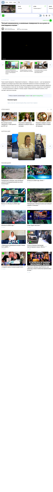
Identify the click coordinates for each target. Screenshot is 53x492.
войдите (28, 95)
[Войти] (46, 15)
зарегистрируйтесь (38, 95)
